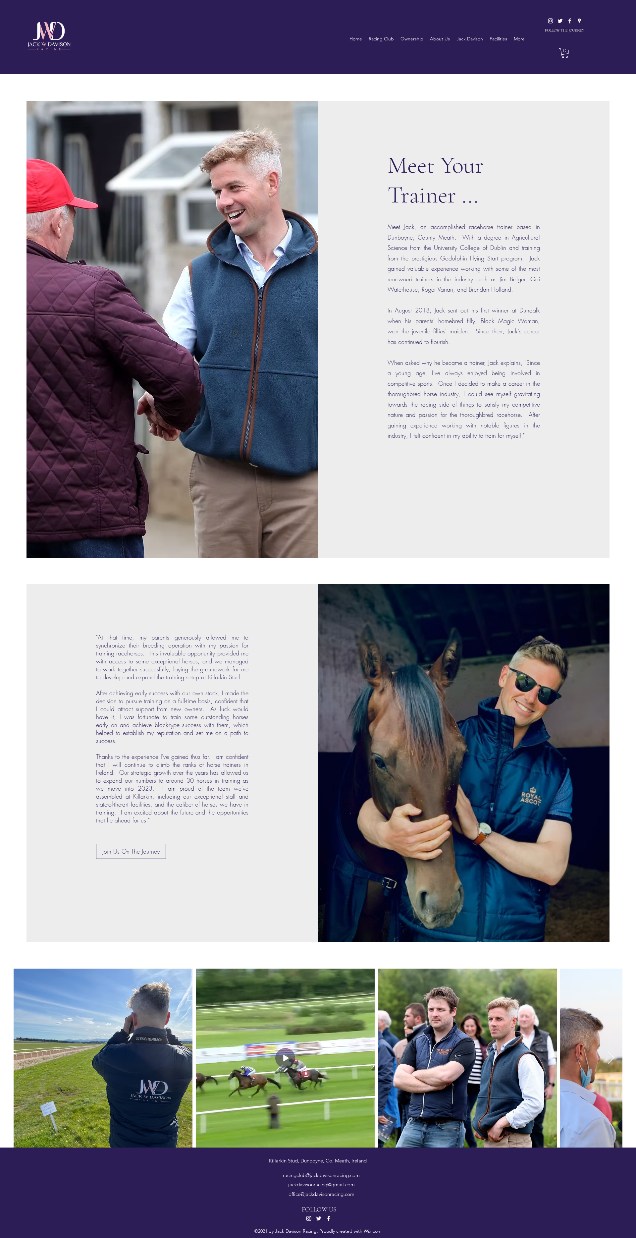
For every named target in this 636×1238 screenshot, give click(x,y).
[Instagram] (550, 21)
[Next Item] (611, 1058)
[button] (564, 53)
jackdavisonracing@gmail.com (321, 1184)
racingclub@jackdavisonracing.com (321, 1175)
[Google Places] (579, 21)
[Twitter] (560, 21)
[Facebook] (569, 21)
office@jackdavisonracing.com (321, 1194)
